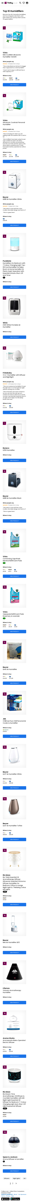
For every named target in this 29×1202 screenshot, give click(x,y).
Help (12, 1196)
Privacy (8, 1196)
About (15, 1194)
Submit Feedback (7, 1194)
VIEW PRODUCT (14, 85)
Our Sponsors (22, 1194)
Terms (3, 1196)
